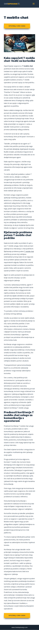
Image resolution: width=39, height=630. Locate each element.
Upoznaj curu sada (17, 26)
